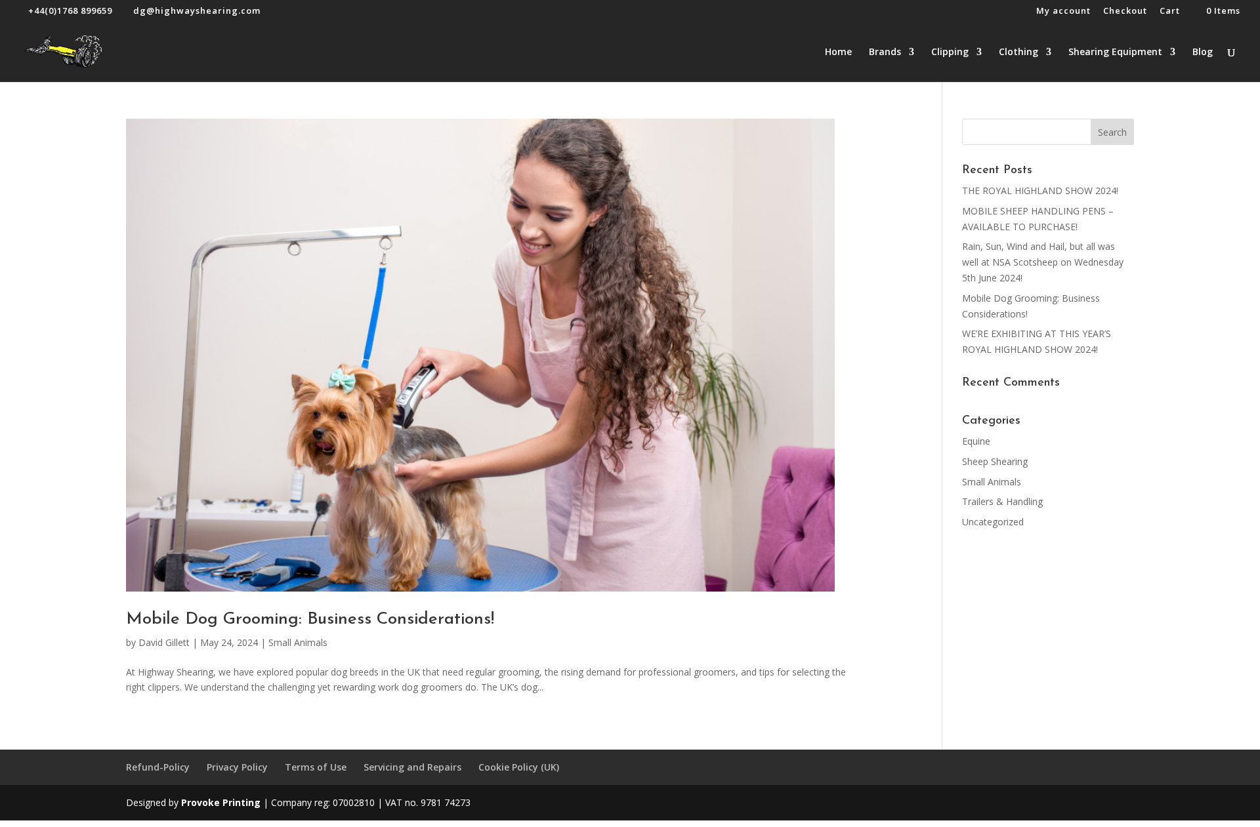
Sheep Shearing (995, 461)
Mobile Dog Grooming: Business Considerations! (310, 619)
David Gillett (164, 642)
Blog (1202, 52)
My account (1063, 11)
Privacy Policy (237, 767)
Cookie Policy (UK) (518, 767)
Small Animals (297, 642)
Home (838, 52)
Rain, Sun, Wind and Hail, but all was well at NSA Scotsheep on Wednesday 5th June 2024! (1043, 262)
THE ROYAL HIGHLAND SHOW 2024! (1040, 190)
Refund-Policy (158, 767)
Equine (976, 441)
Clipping (950, 52)
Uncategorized (993, 521)
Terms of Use (315, 767)
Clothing (1018, 52)
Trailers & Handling (1002, 501)
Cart (1170, 11)
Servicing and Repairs (412, 767)
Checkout (1125, 11)
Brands (885, 52)
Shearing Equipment (1115, 52)
